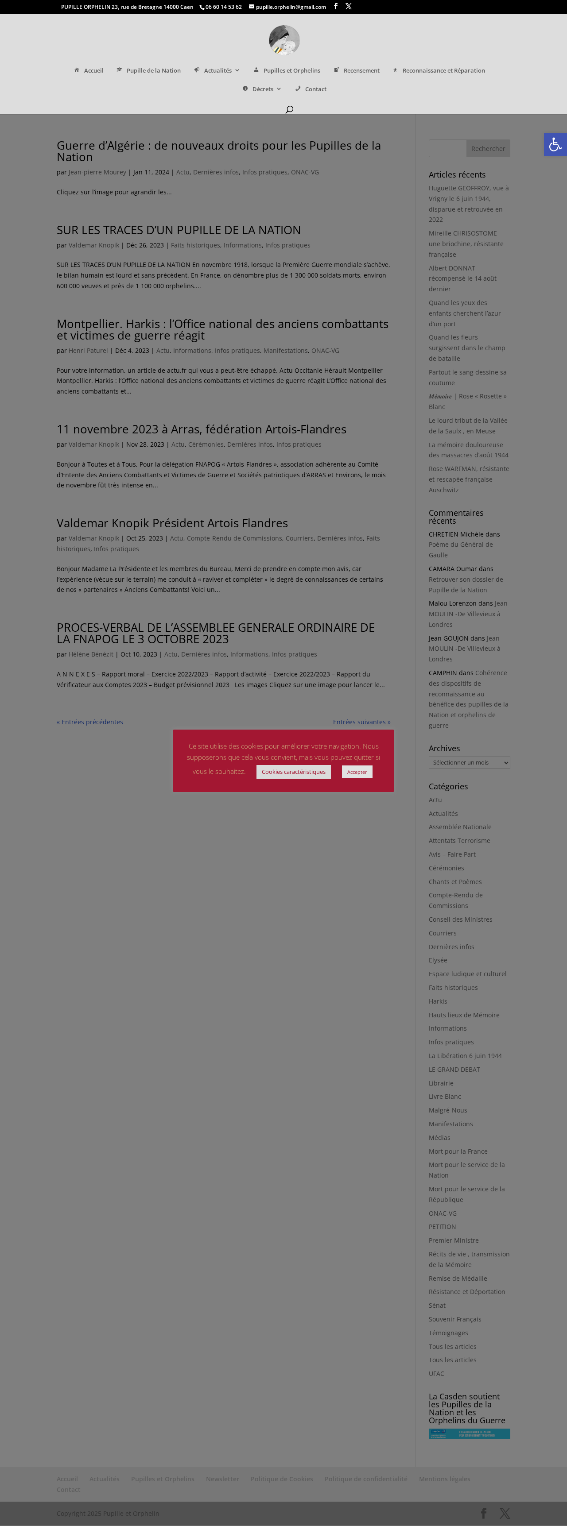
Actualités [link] (218, 70)
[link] (555, 144)
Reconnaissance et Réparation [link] (444, 70)
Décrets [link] (262, 89)
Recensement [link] (362, 70)
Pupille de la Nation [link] (154, 70)
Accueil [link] (94, 70)
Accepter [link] (357, 772)
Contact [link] (315, 89)
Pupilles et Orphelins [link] (292, 70)
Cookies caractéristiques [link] (294, 772)
